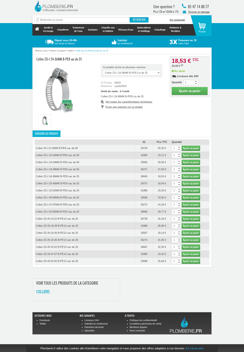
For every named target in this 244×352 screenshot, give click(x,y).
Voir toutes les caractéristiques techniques (128, 101)
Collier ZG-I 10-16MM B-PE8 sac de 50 (57, 155)
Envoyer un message (198, 12)
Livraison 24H (91, 320)
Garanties (89, 330)
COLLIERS (43, 292)
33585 (144, 162)
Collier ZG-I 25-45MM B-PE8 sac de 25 (57, 183)
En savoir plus (195, 348)
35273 (144, 239)
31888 (144, 225)
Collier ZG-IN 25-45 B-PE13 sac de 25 (57, 239)
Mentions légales (138, 327)
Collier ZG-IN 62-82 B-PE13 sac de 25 (57, 261)
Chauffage (160, 29)
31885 (144, 155)
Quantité (177, 82)
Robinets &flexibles (175, 29)
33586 (144, 197)
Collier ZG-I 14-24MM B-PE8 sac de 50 (57, 162)
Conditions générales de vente (145, 323)
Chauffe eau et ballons (108, 29)
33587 (144, 232)
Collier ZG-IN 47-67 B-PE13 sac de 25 (57, 254)
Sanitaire (93, 29)
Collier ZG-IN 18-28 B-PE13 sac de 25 (57, 225)
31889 (144, 254)
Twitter (42, 323)
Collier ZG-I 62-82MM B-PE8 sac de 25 (57, 211)
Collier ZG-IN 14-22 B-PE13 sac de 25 (57, 218)
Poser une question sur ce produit (124, 107)
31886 (144, 190)
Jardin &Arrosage (48, 29)
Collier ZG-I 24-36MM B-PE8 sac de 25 (57, 176)
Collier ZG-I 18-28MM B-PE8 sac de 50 (57, 169)
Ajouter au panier (190, 91)
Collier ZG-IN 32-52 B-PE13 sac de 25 (57, 247)
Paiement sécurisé (94, 327)
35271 (144, 169)
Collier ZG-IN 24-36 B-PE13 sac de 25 (57, 232)
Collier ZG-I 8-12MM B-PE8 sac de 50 (57, 148)
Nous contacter (137, 330)
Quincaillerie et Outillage (144, 29)
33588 (144, 261)
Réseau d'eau (125, 29)
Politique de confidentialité (143, 320)
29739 (144, 218)
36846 (144, 211)
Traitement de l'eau (78, 29)
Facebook (44, 320)
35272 (144, 204)
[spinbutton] (191, 82)
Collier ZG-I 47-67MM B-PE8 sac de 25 (57, 204)
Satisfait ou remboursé (96, 323)
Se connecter (177, 20)
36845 (144, 176)
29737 (144, 183)
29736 (144, 148)
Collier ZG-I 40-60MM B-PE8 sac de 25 (57, 197)
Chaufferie (63, 29)
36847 (144, 247)
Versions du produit (46, 133)
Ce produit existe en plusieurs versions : (125, 67)
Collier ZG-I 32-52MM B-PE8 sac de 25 (57, 190)
